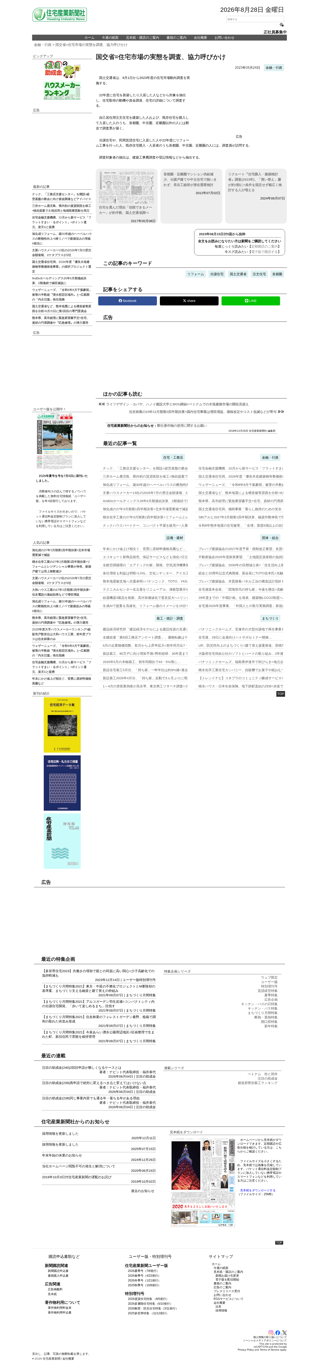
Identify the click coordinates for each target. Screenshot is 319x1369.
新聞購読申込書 (58, 1270)
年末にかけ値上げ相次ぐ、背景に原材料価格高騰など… (144, 549)
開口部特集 (269, 1022)
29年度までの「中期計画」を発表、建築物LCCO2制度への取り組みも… (252, 598)
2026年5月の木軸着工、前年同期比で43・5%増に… (141, 662)
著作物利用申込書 (59, 1312)
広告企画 (271, 999)
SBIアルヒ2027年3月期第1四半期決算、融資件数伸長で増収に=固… (249, 517)
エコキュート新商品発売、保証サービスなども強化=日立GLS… (150, 557)
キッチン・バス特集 (263, 1008)
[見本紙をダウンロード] (203, 1226)
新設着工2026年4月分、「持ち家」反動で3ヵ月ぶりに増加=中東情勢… (156, 678)
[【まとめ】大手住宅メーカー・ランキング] (62, 90)
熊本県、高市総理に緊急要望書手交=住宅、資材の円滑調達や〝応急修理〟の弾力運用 (61, 320)
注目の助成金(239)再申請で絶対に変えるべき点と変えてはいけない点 (94, 1083)
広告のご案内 (222, 1287)
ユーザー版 (131, 980)
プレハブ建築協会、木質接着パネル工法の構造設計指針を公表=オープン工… (255, 581)
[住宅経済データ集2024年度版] (62, 725)
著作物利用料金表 (59, 1307)
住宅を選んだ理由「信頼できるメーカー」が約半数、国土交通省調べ (125, 210)
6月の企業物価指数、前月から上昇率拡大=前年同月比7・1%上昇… (153, 645)
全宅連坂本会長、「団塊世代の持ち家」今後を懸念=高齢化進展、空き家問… (255, 589)
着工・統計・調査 (170, 618)
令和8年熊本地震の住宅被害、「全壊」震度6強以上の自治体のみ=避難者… (254, 525)
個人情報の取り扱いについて (270, 1337)
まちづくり (270, 618)
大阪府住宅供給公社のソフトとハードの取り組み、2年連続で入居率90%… (254, 653)
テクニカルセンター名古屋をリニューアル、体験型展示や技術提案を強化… (159, 589)
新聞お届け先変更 (227, 1275)
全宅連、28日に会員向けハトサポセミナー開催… (235, 637)
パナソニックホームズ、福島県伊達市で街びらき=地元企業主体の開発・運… (255, 662)
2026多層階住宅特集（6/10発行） (150, 1303)
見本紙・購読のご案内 (142, 37)
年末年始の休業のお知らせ (62, 1155)
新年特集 (271, 1026)
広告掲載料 (55, 1289)
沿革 (218, 1306)
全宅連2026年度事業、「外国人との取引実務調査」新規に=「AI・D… (250, 606)
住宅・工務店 (173, 457)
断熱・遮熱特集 (266, 1017)
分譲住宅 (217, 274)
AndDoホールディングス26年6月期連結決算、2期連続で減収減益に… (155, 501)
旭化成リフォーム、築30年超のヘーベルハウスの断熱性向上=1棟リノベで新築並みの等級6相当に (62, 238)
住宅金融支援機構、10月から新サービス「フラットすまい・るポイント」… (255, 468)
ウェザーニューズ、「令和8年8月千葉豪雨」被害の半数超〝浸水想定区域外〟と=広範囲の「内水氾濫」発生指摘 (62, 294)
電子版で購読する (264, 252)
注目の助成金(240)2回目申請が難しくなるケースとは (81, 1067)
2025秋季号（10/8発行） (144, 1285)
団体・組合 (270, 538)
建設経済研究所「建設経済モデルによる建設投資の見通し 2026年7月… (156, 629)
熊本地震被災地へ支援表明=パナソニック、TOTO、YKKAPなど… (152, 581)
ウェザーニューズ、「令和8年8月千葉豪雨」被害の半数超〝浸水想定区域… (255, 485)
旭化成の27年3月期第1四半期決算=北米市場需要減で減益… (147, 509)
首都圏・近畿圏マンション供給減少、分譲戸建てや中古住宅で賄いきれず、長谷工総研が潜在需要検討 (190, 179)
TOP (280, 694)
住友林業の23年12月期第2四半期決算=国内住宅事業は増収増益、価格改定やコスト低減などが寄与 (203, 412)
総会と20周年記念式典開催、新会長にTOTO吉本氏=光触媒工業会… (249, 573)
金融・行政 (43, 45)
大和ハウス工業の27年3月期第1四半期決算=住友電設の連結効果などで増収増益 (61, 592)
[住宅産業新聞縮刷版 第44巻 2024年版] (62, 841)
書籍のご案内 (176, 37)
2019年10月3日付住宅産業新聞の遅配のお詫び (77, 1177)
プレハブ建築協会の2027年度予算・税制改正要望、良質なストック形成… (253, 549)
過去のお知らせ (142, 1191)
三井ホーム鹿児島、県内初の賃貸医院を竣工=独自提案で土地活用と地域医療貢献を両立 (61, 208)
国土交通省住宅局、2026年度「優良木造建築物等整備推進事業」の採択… (253, 476)
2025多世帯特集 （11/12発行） (148, 1313)
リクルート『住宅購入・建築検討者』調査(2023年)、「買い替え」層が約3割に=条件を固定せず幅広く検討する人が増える (255, 182)
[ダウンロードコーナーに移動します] (54, 468)
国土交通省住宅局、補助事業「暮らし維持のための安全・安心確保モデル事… (256, 509)
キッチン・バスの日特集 (259, 1004)
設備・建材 (175, 538)
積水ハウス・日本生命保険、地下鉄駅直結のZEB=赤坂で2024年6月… (250, 686)
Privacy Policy (246, 1349)
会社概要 (200, 37)
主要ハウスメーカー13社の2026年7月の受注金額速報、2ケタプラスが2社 (61, 252)
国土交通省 (238, 274)
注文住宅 (259, 274)
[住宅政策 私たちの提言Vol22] (62, 783)
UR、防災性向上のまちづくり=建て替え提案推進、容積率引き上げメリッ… (255, 645)
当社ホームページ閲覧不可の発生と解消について (78, 1166)
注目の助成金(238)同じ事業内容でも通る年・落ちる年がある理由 (91, 1098)
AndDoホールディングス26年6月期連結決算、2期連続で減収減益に (59, 280)
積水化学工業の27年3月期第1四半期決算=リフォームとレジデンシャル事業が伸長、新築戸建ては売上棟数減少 (61, 566)
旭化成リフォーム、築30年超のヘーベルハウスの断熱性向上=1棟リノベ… (158, 485)
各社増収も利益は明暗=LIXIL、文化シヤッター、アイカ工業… (149, 573)
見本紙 (52, 1294)
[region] (239, 102)
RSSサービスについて (228, 1298)
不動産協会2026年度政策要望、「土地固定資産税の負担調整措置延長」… (253, 557)
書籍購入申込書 (58, 1275)
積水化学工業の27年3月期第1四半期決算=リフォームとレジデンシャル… (157, 517)
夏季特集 (271, 995)
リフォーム (195, 274)
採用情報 (221, 1310)
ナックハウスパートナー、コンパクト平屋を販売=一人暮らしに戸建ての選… (160, 525)
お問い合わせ (224, 37)
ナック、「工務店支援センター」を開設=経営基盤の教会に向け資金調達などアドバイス (61, 196)
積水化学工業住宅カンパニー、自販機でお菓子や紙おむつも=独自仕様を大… (255, 670)
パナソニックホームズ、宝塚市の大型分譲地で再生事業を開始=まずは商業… (255, 629)
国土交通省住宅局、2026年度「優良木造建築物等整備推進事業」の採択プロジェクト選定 (61, 266)
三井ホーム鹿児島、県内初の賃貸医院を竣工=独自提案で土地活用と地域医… (160, 476)
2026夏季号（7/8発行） (143, 1270)
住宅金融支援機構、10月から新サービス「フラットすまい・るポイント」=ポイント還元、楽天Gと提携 (61, 222)
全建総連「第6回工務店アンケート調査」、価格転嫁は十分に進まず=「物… (159, 637)
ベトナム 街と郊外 (263, 1074)
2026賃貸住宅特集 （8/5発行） (148, 1298)
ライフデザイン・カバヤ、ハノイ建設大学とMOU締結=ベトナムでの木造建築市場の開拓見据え (177, 404)
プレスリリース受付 (227, 1291)
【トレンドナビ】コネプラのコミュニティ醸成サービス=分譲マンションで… (255, 678)
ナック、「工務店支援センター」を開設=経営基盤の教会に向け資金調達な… (160, 468)
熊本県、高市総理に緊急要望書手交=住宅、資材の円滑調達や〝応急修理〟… (255, 501)
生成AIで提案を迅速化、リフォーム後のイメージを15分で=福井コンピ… (157, 606)
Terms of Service (269, 1349)
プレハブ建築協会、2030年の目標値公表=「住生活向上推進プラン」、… (253, 565)
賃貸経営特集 (268, 991)
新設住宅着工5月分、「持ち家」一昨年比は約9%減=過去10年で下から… (157, 670)
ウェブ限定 (269, 977)
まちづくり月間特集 (141, 995)
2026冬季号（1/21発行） (144, 1280)
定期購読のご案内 (264, 246)
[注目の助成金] (62, 69)
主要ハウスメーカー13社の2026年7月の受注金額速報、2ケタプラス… (155, 493)
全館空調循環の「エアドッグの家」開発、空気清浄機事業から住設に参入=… (160, 565)
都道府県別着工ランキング (258, 1083)
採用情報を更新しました (60, 1133)
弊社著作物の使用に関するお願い (182, 425)
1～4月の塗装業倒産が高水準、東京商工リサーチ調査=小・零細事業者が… (159, 686)
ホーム (90, 37)
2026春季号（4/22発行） (144, 1275)
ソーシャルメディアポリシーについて (265, 1340)
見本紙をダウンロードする (258, 1190)
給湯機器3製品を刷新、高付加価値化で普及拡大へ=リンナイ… (149, 598)
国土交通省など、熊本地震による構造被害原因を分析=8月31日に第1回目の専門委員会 (61, 308)
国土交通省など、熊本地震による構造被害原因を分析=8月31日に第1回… (253, 493)
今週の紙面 (110, 37)
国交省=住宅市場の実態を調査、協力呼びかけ (91, 45)
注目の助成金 (146, 1076)
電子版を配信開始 (227, 1279)
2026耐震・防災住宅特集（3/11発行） (153, 1308)
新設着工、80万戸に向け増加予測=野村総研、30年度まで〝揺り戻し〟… (157, 653)
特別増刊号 (147, 980)
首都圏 (277, 274)
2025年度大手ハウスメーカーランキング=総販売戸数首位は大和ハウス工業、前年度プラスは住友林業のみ (61, 634)
